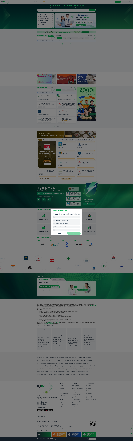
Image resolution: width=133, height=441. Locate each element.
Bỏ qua (59, 233)
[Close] (80, 210)
